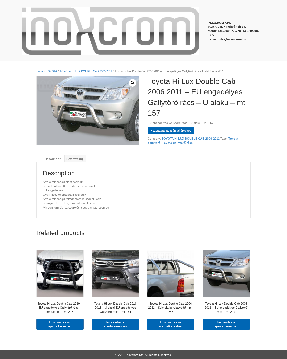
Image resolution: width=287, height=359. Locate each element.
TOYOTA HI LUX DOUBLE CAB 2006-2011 (86, 71)
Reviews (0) (74, 159)
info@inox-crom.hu (232, 39)
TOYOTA (51, 71)
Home (39, 71)
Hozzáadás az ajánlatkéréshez (170, 130)
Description (53, 159)
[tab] (53, 158)
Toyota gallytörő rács (177, 142)
